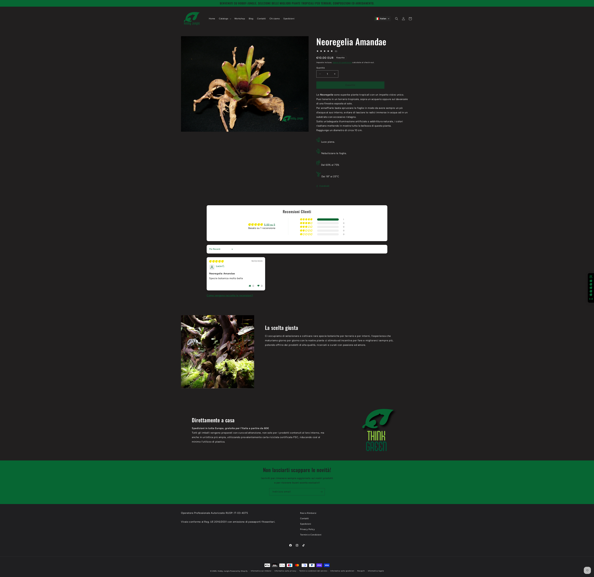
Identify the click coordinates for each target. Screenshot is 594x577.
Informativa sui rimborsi (261, 571)
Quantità (320, 68)
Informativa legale (376, 571)
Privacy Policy (307, 529)
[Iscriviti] (321, 491)
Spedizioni (305, 524)
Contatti (304, 518)
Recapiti (361, 571)
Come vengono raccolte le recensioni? (230, 295)
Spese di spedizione (342, 62)
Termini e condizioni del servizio (313, 571)
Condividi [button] (324, 186)
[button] (224, 18)
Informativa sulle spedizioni (342, 571)
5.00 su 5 (269, 224)
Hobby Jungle (224, 571)
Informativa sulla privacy (285, 571)
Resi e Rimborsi (308, 513)
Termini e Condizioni (310, 534)
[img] (216, 261)
